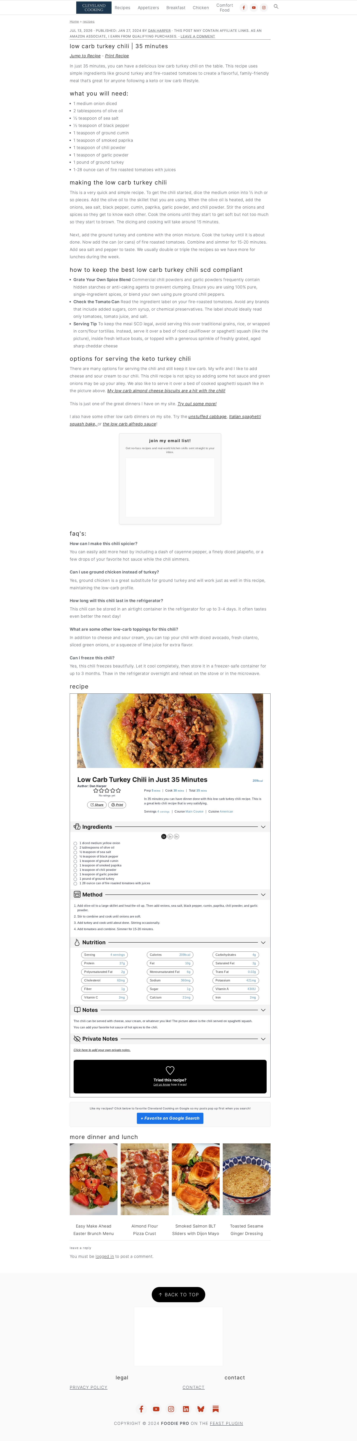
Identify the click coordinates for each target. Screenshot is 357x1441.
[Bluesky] (201, 1409)
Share (99, 804)
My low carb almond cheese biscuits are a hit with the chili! (166, 390)
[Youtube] (254, 7)
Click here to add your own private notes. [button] (102, 1050)
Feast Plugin (226, 1423)
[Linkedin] (186, 1409)
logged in (105, 1256)
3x (176, 836)
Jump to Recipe (85, 55)
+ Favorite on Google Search (170, 1118)
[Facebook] (243, 7)
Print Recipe (117, 55)
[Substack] (215, 1409)
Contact (194, 1387)
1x (163, 836)
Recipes (122, 7)
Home (74, 21)
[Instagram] (264, 7)
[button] (96, 790)
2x (170, 836)
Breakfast (175, 7)
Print (119, 804)
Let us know (162, 1084)
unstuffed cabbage (207, 416)
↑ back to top (178, 1294)
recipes (88, 21)
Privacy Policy (88, 1387)
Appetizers (148, 7)
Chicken (201, 7)
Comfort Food (224, 7)
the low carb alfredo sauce (129, 424)
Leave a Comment (198, 36)
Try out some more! (197, 403)
